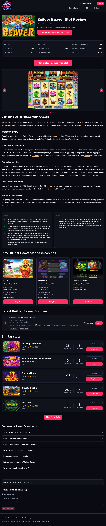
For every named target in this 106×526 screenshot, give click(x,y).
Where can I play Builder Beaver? (53, 468)
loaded (87, 156)
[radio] (11, 482)
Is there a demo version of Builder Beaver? (53, 462)
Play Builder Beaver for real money (55, 32)
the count (35, 156)
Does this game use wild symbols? (53, 438)
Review (94, 344)
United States (87, 4)
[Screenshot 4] (55, 112)
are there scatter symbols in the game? (53, 450)
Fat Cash (26, 402)
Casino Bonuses (74, 8)
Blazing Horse (29, 373)
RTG (81, 122)
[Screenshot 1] (50, 112)
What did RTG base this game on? (53, 432)
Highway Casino (51, 186)
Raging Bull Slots (80, 280)
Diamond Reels (44, 280)
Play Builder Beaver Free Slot (53, 63)
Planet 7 (11, 320)
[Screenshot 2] (52, 112)
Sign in (100, 4)
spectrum (56, 136)
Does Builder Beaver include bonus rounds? (53, 444)
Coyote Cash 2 (29, 388)
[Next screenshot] (101, 90)
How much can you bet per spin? (53, 456)
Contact (11, 518)
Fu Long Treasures (31, 343)
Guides (86, 8)
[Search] (94, 3)
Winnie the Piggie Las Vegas (36, 358)
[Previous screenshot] (4, 90)
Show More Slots (53, 417)
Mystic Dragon (47, 189)
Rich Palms (7, 280)
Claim (99, 323)
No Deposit (97, 8)
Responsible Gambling (23, 518)
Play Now (18, 302)
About (4, 518)
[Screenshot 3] (53, 112)
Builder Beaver (7, 122)
